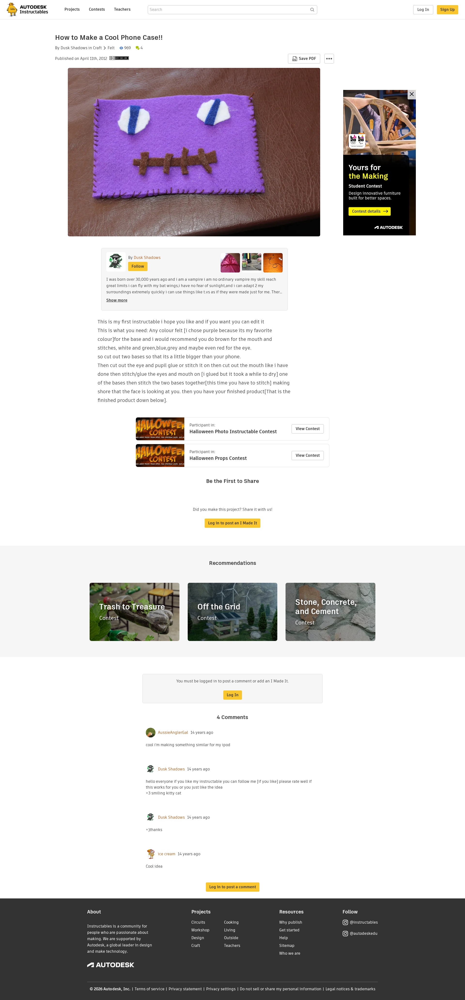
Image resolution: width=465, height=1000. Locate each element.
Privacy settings (221, 989)
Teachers (122, 9)
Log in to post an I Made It (232, 523)
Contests (97, 9)
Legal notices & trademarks (350, 989)
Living (229, 930)
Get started (289, 930)
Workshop (200, 930)
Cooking (231, 922)
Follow (138, 266)
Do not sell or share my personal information (280, 989)
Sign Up (447, 9)
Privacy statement (185, 989)
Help (283, 938)
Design (197, 938)
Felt (111, 48)
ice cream (166, 854)
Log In (423, 9)
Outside (231, 938)
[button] (329, 59)
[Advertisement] (379, 162)
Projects (72, 9)
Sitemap (286, 945)
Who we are (289, 953)
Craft (97, 48)
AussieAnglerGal (173, 732)
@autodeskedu (364, 933)
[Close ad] (412, 94)
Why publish (290, 922)
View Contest (308, 429)
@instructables (364, 922)
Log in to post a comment (232, 887)
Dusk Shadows (74, 48)
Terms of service (149, 989)
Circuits (198, 922)
